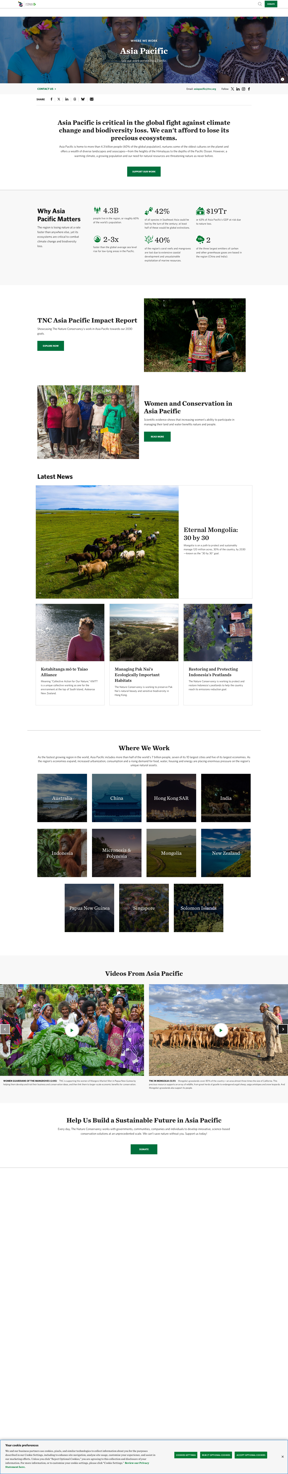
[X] (59, 100)
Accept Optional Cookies (250, 1455)
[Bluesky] (82, 100)
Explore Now (51, 346)
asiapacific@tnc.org (205, 88)
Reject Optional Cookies (216, 1455)
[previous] (5, 1029)
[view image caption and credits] (282, 78)
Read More (157, 436)
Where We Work (144, 40)
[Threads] (75, 100)
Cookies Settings (186, 1455)
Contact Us (45, 88)
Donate (271, 4)
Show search (260, 3)
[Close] (282, 1456)
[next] (283, 1029)
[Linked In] (66, 100)
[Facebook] (51, 100)
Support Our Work (144, 171)
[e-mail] (92, 100)
